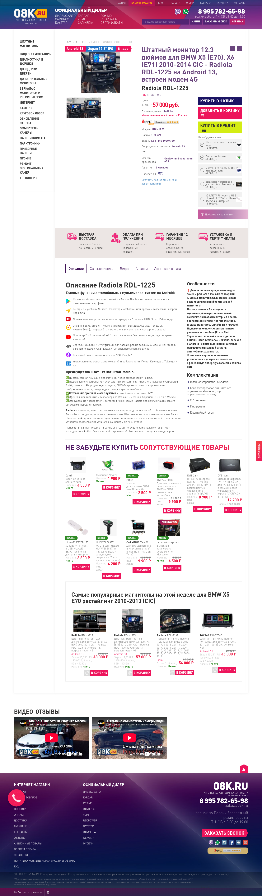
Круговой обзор (32, 113)
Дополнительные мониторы (33, 81)
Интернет (27, 102)
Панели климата (32, 138)
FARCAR (83, 16)
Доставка (205, 2)
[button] (36, 43)
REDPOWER (109, 19)
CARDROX (62, 19)
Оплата (190, 2)
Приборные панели (29, 151)
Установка (21, 855)
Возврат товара (25, 849)
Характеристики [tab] (101, 268)
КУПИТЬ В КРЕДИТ (218, 125)
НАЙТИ (196, 21)
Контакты (239, 2)
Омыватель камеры (29, 130)
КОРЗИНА (236, 22)
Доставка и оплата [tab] (167, 268)
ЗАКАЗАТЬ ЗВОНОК (216, 21)
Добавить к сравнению (218, 214)
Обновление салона (29, 121)
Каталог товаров (141, 2)
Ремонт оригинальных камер (31, 168)
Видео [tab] (124, 268)
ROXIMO (106, 16)
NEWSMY (88, 837)
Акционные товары (28, 843)
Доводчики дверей (28, 71)
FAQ (16, 866)
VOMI (81, 19)
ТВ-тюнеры (28, 178)
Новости (175, 2)
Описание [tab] (76, 268)
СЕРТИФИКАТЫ (112, 23)
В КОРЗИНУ (81, 494)
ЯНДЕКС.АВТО (65, 16)
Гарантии (222, 2)
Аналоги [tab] (142, 268)
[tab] (36, 43)
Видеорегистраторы (34, 54)
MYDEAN (88, 843)
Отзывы (19, 837)
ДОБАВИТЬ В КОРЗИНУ (220, 110)
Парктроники (30, 143)
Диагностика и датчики (31, 61)
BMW (68, 42)
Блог (161, 2)
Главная (120, 2)
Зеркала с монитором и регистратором (31, 92)
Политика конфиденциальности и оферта (44, 860)
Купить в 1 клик (217, 100)
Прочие (25, 158)
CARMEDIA (85, 23)
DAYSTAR (61, 23)
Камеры (26, 108)
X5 (83, 42)
